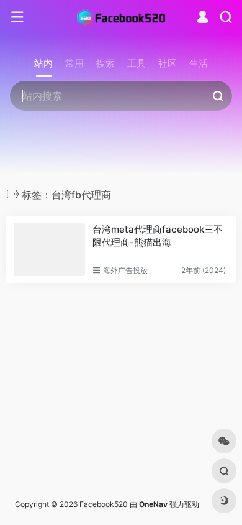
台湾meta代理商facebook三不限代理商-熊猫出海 (157, 235)
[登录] (202, 18)
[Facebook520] (121, 17)
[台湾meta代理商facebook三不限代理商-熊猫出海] (49, 249)
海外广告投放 (125, 270)
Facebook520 (103, 504)
